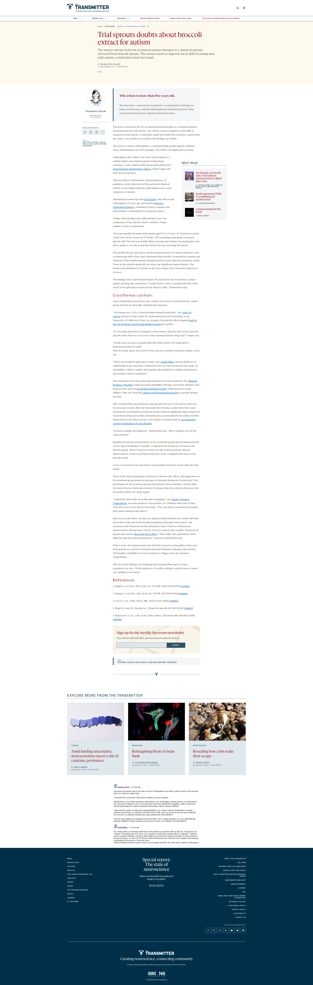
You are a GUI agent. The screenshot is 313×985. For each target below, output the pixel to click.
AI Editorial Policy (237, 905)
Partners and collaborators (232, 866)
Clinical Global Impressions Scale (160, 393)
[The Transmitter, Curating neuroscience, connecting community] (88, 8)
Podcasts (71, 878)
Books (70, 886)
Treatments (87, 146)
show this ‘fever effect (145, 534)
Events (70, 894)
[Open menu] (244, 7)
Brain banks (137, 745)
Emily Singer (203, 216)
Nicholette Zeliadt (111, 64)
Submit (175, 645)
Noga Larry (201, 186)
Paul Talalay (150, 199)
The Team (242, 862)
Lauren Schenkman (206, 203)
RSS (244, 892)
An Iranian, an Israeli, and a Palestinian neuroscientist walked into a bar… (209, 177)
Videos (70, 882)
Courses (71, 898)
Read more (156, 885)
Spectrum (110, 26)
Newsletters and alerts (234, 870)
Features (71, 866)
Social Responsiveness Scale (151, 389)
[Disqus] (156, 813)
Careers (242, 888)
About (235, 859)
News (75, 18)
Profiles (71, 870)
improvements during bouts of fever (132, 169)
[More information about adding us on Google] (148, 26)
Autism (95, 142)
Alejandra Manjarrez (146, 763)
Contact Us (240, 917)
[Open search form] (237, 8)
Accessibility (240, 913)
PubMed (185, 586)
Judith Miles (167, 362)
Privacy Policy (239, 909)
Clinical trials (140, 662)
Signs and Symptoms (98, 144)
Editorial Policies (237, 902)
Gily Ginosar (216, 185)
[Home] (156, 953)
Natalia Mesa (203, 763)
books (78, 890)
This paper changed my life (79, 874)
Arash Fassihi (204, 185)
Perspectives (97, 18)
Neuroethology (200, 745)
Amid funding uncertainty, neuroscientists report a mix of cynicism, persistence (94, 756)
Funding (74, 745)
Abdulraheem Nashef (207, 187)
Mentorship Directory (235, 880)
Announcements (238, 884)
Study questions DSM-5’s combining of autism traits (209, 197)
